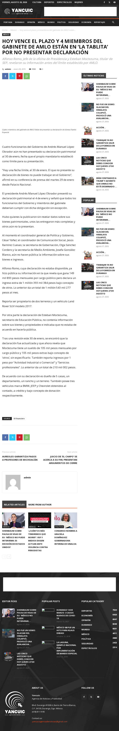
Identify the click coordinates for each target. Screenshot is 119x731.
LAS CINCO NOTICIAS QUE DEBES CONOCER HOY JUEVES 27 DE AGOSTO (105, 163)
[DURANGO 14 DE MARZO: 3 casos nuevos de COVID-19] (48, 612)
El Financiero (19, 418)
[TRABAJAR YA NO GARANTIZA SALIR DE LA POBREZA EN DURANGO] (88, 143)
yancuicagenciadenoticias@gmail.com (49, 721)
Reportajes (99, 22)
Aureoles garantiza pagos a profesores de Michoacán (19, 458)
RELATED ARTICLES (14, 504)
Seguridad (73, 22)
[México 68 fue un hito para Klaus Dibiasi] (48, 630)
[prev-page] (4, 557)
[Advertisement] (80, 11)
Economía (86, 22)
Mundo (51, 22)
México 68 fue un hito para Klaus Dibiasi (66, 630)
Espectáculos (64, 2)
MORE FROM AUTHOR (39, 504)
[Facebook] (104, 2)
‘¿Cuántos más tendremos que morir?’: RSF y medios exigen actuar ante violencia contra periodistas (38, 540)
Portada (8, 22)
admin (8, 69)
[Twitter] (109, 2)
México (41, 22)
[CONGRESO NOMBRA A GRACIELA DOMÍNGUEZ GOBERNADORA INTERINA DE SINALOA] (65, 520)
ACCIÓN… (101, 127)
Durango (19, 22)
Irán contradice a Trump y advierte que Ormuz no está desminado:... (106, 182)
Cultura (36, 2)
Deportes (49, 2)
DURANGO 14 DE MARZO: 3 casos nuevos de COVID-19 (66, 614)
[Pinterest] (19, 76)
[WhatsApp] (27, 76)
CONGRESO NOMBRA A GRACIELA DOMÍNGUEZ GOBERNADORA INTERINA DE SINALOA (65, 537)
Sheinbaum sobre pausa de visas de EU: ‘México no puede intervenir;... (106, 90)
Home (5, 30)
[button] (113, 22)
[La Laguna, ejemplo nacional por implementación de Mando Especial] (48, 645)
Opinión (31, 22)
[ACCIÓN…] (88, 130)
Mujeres (79, 2)
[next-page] (9, 557)
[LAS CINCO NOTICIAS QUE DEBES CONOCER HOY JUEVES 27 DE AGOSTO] (88, 160)
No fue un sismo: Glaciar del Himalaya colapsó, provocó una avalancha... (105, 111)
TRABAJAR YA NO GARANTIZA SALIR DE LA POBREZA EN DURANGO (105, 144)
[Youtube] (114, 2)
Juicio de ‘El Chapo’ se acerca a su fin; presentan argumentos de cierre (60, 460)
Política (61, 22)
